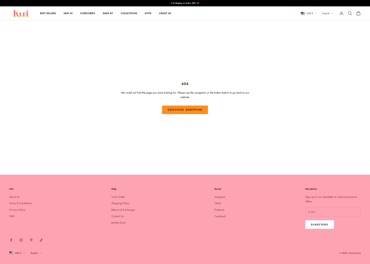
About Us (14, 197)
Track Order (118, 197)
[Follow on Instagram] (21, 240)
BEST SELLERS (48, 13)
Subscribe (319, 224)
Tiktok (217, 203)
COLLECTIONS (129, 13)
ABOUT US (165, 13)
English (326, 13)
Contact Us (117, 216)
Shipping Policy (120, 203)
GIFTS (148, 13)
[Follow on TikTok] (41, 240)
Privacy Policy (17, 210)
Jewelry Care (118, 222)
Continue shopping (185, 110)
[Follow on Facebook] (11, 240)
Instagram (219, 197)
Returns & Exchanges (123, 210)
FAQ (11, 216)
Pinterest (219, 210)
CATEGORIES (87, 13)
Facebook (220, 216)
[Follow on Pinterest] (31, 240)
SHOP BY (108, 13)
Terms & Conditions (20, 203)
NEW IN (68, 13)
